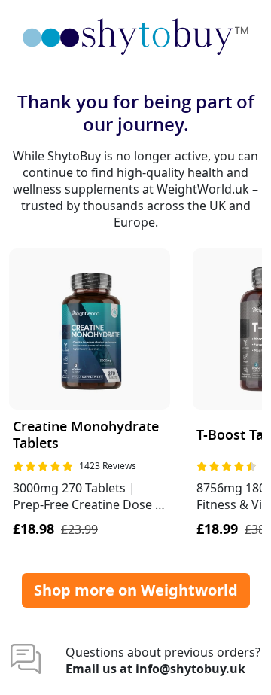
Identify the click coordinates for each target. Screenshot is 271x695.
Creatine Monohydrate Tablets (86, 435)
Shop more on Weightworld (136, 590)
